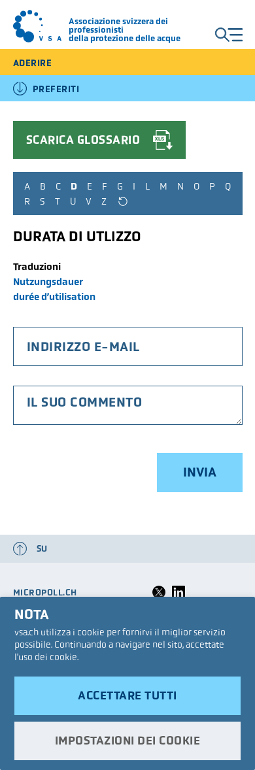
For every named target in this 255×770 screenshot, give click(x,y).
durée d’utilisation (54, 296)
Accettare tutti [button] (127, 695)
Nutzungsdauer (48, 281)
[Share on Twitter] (158, 595)
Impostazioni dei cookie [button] (128, 740)
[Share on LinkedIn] (178, 595)
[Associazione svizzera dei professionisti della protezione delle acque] (37, 26)
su (42, 548)
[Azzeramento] (122, 201)
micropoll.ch (45, 592)
